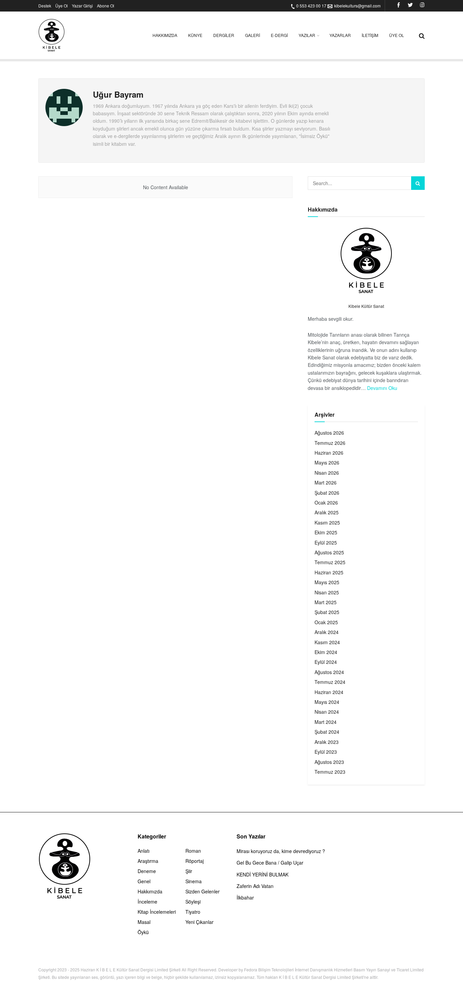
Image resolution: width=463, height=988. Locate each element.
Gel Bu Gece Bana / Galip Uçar (270, 862)
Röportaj (194, 860)
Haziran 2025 (329, 572)
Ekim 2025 (326, 532)
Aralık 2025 (327, 512)
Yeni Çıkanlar (199, 921)
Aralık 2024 (327, 632)
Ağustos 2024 (329, 672)
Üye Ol (61, 5)
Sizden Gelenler (202, 891)
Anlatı (143, 850)
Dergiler (223, 35)
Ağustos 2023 (329, 761)
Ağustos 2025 (329, 552)
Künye (195, 35)
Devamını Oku (382, 387)
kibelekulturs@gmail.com (357, 5)
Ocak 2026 (326, 502)
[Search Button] (418, 183)
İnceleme (147, 901)
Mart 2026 (326, 482)
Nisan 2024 (327, 711)
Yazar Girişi (82, 5)
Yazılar (307, 35)
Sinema (193, 881)
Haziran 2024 (329, 692)
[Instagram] (422, 6)
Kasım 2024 (327, 642)
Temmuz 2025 (330, 562)
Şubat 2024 (327, 731)
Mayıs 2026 (327, 462)
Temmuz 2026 (330, 442)
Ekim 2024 (326, 652)
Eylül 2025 (326, 542)
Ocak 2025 (326, 622)
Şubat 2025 (327, 612)
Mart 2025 (326, 602)
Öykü (143, 932)
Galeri (252, 35)
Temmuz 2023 (330, 771)
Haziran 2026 (329, 452)
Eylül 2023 (326, 751)
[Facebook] (398, 6)
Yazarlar (340, 35)
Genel (144, 881)
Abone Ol (105, 5)
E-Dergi (279, 35)
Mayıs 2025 (327, 582)
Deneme (147, 871)
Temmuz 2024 (330, 681)
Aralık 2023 (327, 741)
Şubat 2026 (327, 492)
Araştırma (148, 860)
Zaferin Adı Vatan (255, 886)
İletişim (370, 35)
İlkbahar (245, 897)
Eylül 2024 (326, 661)
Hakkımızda (165, 35)
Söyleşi (193, 901)
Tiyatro (192, 911)
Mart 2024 (326, 721)
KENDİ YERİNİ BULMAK (262, 874)
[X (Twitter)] (410, 6)
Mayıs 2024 (327, 701)
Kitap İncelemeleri (157, 911)
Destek (44, 5)
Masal (144, 921)
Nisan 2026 (327, 472)
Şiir (188, 871)
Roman (193, 850)
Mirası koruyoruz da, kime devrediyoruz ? (281, 851)
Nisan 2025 (327, 592)
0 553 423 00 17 (311, 5)
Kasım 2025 (327, 522)
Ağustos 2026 (329, 432)
